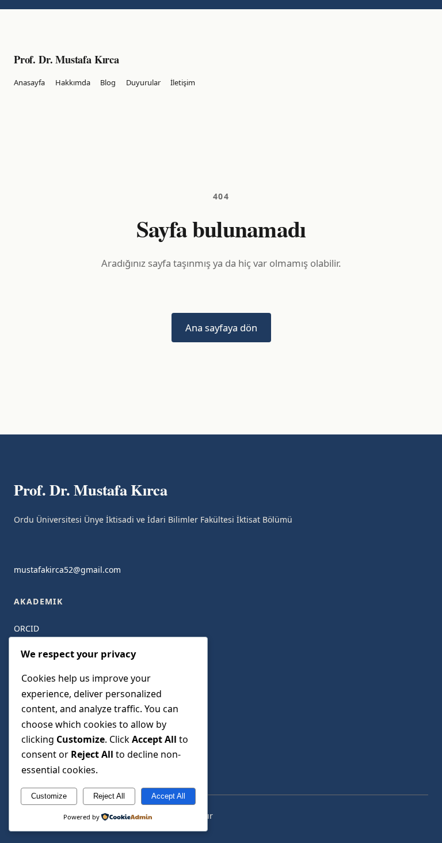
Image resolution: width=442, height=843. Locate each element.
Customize (49, 796)
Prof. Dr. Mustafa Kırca (66, 59)
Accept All (168, 796)
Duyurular (143, 82)
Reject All (109, 796)
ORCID (26, 628)
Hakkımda (72, 82)
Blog (108, 82)
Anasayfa (29, 82)
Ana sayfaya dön (221, 327)
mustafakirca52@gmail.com (67, 569)
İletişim (182, 82)
